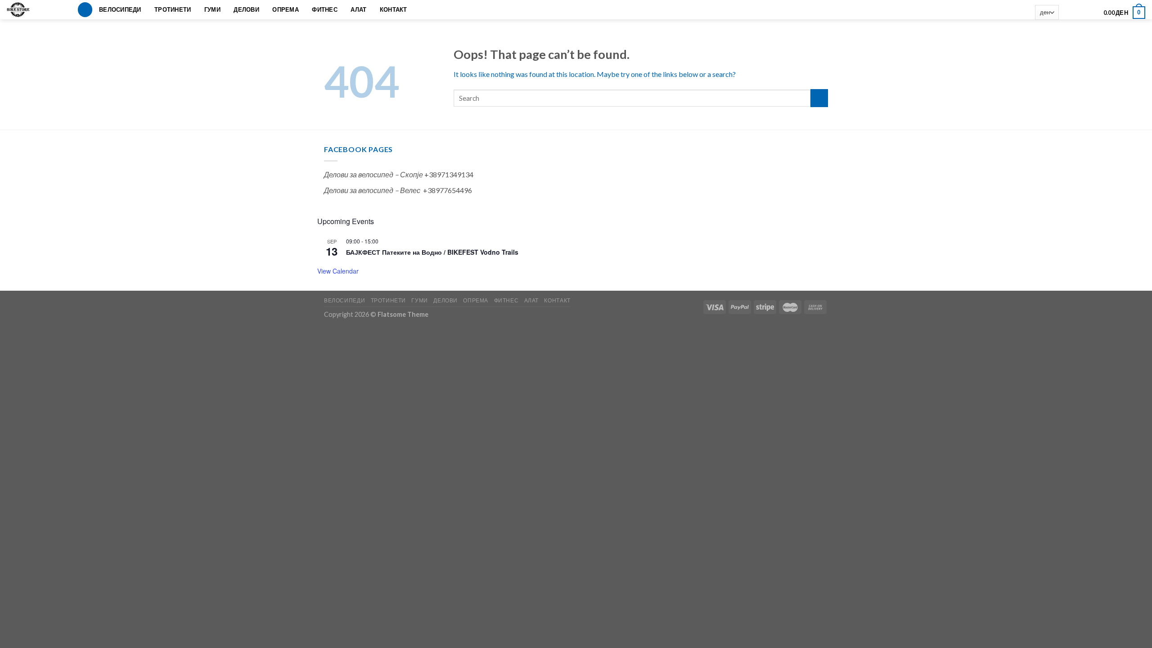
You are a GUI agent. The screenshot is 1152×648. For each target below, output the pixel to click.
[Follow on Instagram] (1079, 13)
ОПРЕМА (285, 9)
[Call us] (1091, 13)
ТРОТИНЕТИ (172, 9)
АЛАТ (358, 9)
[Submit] (819, 98)
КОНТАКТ (393, 9)
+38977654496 (447, 190)
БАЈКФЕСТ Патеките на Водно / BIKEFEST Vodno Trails (432, 252)
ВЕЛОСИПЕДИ (120, 9)
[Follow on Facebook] (1067, 13)
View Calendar (338, 270)
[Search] (85, 9)
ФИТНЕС (325, 9)
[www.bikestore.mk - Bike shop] (21, 9)
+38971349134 (448, 174)
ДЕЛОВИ (246, 9)
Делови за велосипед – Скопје (373, 174)
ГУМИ (212, 9)
